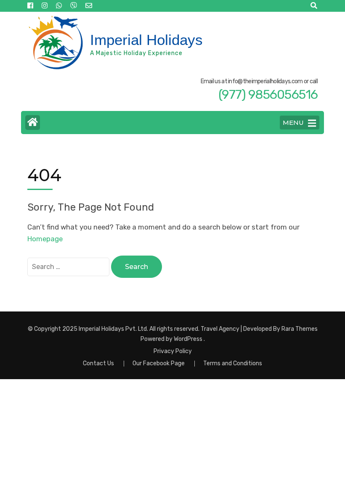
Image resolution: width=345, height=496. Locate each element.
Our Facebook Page (159, 363)
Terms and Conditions (232, 363)
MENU (293, 123)
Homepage (45, 239)
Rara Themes (299, 328)
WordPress (188, 339)
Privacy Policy (173, 351)
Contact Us (98, 363)
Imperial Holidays (146, 40)
